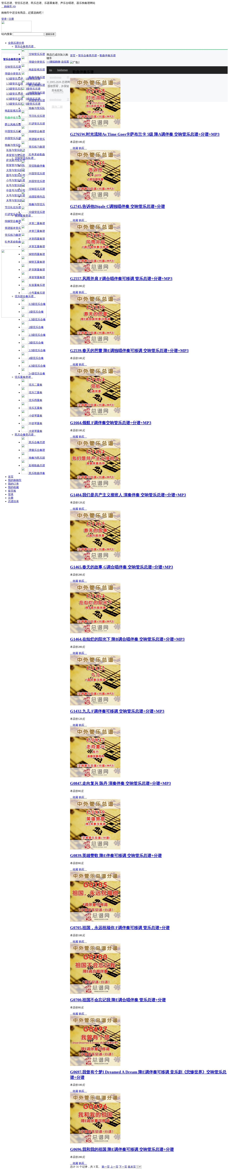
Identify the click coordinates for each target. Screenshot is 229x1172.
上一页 (114, 1166)
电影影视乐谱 (13, 110)
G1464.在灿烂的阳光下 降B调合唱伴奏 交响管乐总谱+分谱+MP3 (127, 639)
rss (50, 69)
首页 (72, 55)
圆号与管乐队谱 (15, 175)
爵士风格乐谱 (13, 124)
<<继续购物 (53, 61)
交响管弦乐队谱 (25, 158)
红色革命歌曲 (13, 241)
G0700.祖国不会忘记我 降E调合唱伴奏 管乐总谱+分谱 (118, 1000)
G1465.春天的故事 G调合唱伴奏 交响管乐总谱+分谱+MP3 (121, 567)
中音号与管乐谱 (15, 190)
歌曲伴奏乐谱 (13, 117)
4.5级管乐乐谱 (14, 98)
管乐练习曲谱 (13, 234)
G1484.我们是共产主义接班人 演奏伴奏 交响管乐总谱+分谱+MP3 (128, 495)
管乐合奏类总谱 (25, 46)
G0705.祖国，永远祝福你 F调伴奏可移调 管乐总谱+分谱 (120, 927)
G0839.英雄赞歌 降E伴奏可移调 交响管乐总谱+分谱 (116, 855)
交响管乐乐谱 (13, 66)
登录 (4, 18)
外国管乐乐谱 (13, 138)
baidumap (62, 69)
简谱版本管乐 (13, 228)
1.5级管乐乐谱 (14, 83)
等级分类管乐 (13, 73)
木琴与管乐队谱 (15, 200)
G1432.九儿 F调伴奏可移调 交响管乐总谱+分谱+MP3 (117, 711)
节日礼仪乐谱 (13, 207)
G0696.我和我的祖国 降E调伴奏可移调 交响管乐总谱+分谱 (122, 1149)
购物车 (8, 6)
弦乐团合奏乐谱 (25, 296)
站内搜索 (6, 34)
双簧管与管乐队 (15, 165)
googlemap (55, 77)
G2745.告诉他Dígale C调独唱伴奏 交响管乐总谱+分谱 (117, 206)
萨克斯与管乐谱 (15, 160)
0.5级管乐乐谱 (14, 78)
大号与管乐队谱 (15, 195)
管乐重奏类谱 (24, 215)
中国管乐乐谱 (13, 131)
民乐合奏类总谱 (25, 434)
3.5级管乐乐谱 (14, 93)
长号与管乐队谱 (15, 185)
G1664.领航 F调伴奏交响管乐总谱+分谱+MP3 (110, 423)
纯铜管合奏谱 (13, 221)
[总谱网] (16, 31)
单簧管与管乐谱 (15, 155)
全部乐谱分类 (16, 42)
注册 (11, 18)
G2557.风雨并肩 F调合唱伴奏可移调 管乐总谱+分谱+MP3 (121, 278)
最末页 (132, 1166)
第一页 (106, 1166)
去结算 (65, 61)
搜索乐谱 (50, 34)
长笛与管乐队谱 (15, 150)
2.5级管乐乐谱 (14, 88)
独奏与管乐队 (13, 145)
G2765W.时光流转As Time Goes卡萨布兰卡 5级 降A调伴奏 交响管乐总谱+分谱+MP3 (144, 134)
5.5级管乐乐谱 (14, 103)
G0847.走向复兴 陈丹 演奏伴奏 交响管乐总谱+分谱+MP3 (120, 783)
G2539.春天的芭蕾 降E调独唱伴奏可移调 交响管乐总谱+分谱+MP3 (129, 350)
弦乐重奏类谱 (24, 377)
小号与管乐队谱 (15, 180)
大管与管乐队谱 (15, 170)
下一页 (123, 1166)
